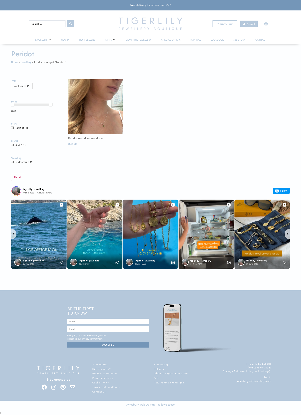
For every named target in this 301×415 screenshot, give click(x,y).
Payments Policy (102, 378)
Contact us (99, 391)
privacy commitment (92, 338)
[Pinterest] (63, 387)
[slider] (12, 104)
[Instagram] (53, 387)
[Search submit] (70, 23)
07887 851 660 (263, 363)
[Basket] (266, 24)
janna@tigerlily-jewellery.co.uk (254, 381)
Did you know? (101, 369)
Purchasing (161, 364)
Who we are (100, 364)
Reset (17, 177)
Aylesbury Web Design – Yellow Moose (150, 404)
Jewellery (26, 62)
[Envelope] (72, 387)
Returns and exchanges (169, 382)
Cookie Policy (100, 382)
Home (14, 62)
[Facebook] (44, 387)
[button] (43, 40)
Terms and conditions (106, 387)
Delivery (159, 369)
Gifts (157, 378)
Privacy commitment (105, 373)
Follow (283, 190)
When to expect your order (171, 373)
